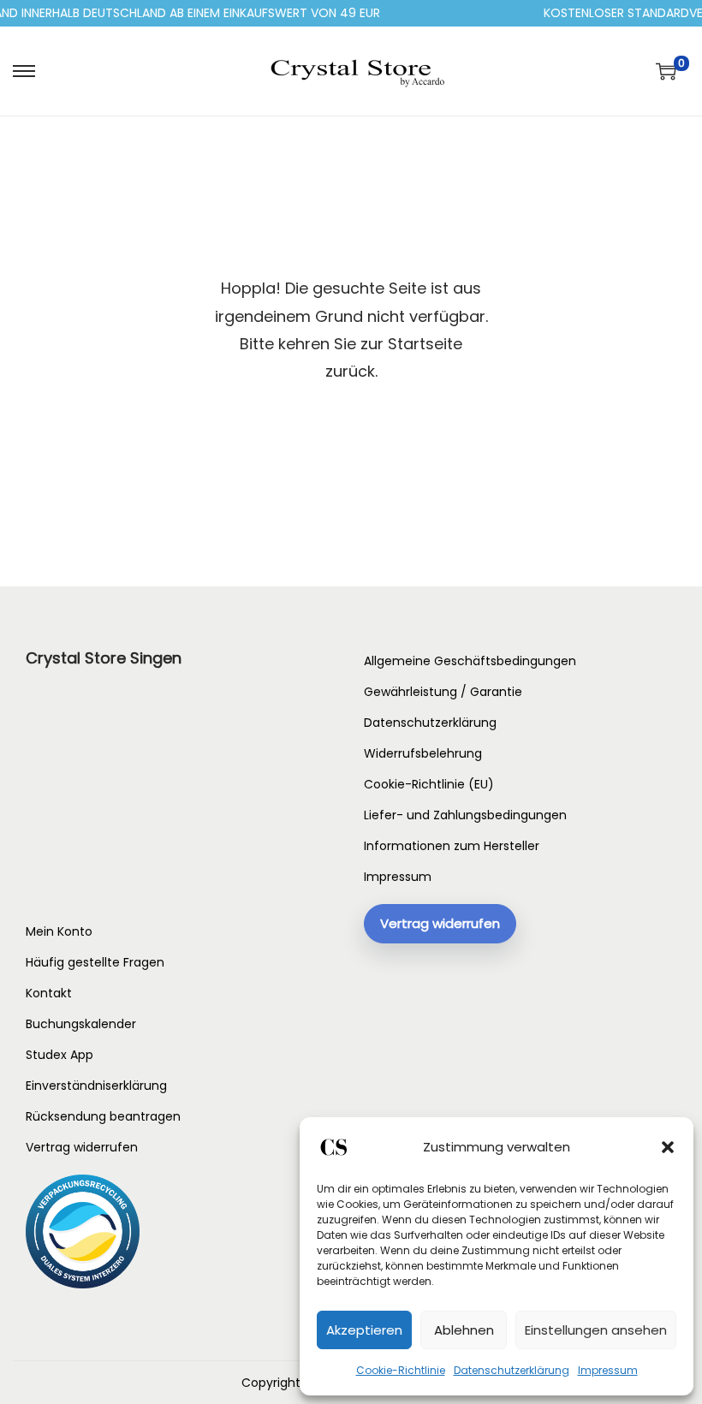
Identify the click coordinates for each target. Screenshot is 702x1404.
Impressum (608, 1370)
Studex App (59, 1054)
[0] (666, 71)
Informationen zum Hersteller (451, 845)
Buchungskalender (81, 1023)
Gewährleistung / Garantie (443, 691)
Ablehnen (464, 1330)
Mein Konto (59, 931)
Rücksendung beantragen (103, 1116)
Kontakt (49, 993)
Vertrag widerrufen (82, 1147)
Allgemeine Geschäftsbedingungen (470, 660)
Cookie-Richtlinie (400, 1370)
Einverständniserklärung (96, 1085)
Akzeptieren (364, 1330)
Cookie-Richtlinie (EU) (429, 784)
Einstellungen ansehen (596, 1330)
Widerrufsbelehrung (423, 753)
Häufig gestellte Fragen (95, 962)
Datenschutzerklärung (511, 1370)
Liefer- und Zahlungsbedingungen (465, 815)
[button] (667, 1147)
